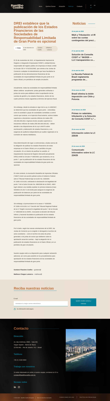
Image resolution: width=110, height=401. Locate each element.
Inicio (40, 6)
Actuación (62, 6)
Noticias (70, 6)
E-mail (16, 298)
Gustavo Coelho (40, 48)
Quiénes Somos (50, 6)
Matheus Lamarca (49, 48)
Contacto (79, 6)
